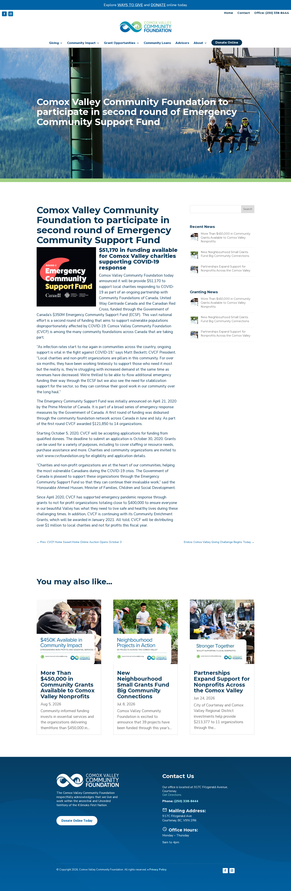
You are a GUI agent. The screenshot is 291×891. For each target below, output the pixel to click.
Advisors (182, 43)
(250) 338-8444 (186, 801)
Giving (54, 43)
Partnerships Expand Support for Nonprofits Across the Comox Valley (225, 268)
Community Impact (81, 43)
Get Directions (171, 795)
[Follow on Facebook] (4, 13)
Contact (243, 13)
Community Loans (157, 43)
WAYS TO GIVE (130, 5)
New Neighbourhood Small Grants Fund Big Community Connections (225, 254)
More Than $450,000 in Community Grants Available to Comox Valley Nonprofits (225, 237)
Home (228, 13)
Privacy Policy (157, 869)
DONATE (158, 5)
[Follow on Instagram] (10, 13)
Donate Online (226, 42)
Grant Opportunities (119, 43)
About (198, 43)
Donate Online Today (76, 820)
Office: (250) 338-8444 (271, 13)
